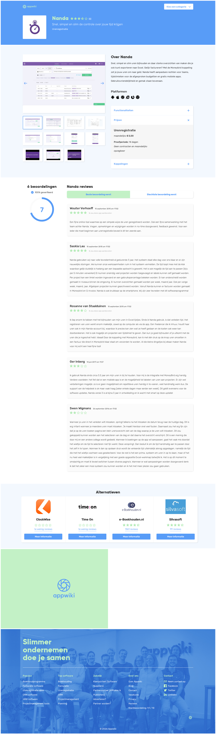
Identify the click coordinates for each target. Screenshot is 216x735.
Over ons (134, 675)
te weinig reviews (43, 529)
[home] (31, 6)
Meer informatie (43, 536)
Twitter (171, 690)
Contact (133, 690)
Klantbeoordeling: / (141, 708)
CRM (60, 694)
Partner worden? (102, 703)
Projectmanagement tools (36, 703)
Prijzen (118, 120)
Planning (62, 703)
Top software (65, 675)
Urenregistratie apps (33, 690)
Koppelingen (121, 163)
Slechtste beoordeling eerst (161, 194)
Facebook (173, 686)
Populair (27, 675)
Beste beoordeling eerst (98, 194)
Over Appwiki (135, 681)
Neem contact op (176, 681)
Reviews (133, 703)
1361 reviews (131, 529)
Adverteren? (99, 699)
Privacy (132, 699)
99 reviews (175, 529)
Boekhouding (65, 681)
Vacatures (134, 694)
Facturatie (63, 686)
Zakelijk (97, 675)
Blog (131, 686)
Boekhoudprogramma (34, 681)
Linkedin (172, 694)
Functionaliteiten (123, 110)
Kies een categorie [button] (176, 6)
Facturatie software (33, 686)
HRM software (30, 699)
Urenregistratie (66, 690)
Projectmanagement (68, 699)
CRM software (30, 694)
